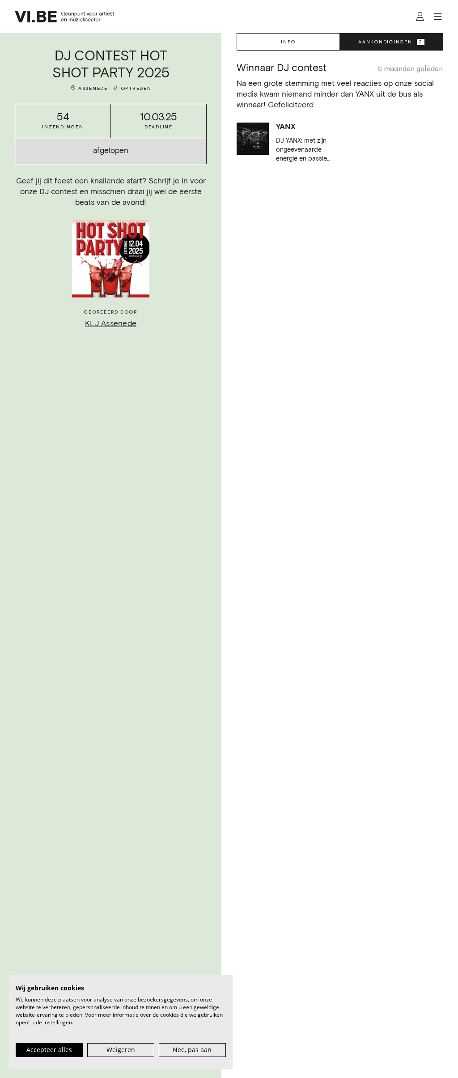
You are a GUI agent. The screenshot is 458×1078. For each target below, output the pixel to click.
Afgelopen (110, 151)
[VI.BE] (64, 16)
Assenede (93, 88)
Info (288, 42)
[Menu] (437, 17)
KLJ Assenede (110, 324)
